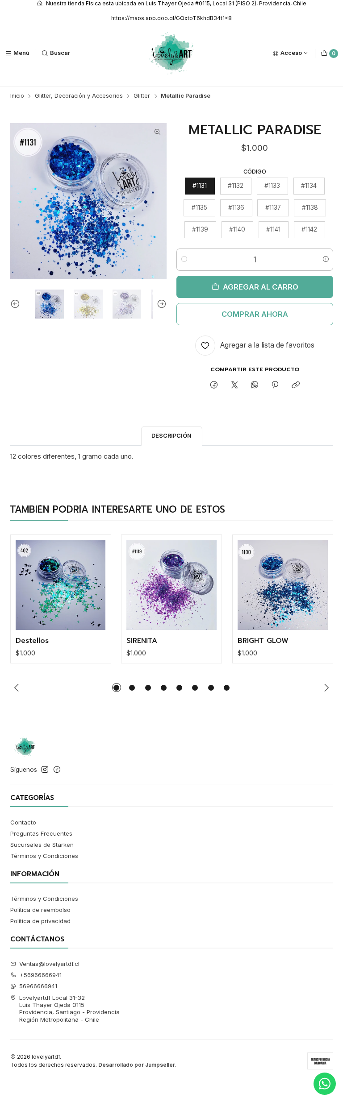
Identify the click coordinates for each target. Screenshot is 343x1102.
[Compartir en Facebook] (214, 385)
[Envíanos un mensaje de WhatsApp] (325, 1084)
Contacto (23, 822)
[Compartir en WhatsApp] (254, 385)
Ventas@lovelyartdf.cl (49, 963)
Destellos (32, 641)
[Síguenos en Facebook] (57, 770)
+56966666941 (41, 974)
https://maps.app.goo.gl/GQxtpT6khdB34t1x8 (171, 18)
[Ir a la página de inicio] (172, 53)
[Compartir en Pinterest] (275, 385)
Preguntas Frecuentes (41, 833)
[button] (116, 687)
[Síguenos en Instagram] (45, 770)
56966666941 (38, 986)
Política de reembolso (40, 909)
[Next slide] (160, 304)
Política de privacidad (40, 920)
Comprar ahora (255, 314)
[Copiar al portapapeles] (295, 385)
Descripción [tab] (171, 435)
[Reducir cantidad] (184, 259)
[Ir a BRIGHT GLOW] (283, 585)
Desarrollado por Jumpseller (136, 1064)
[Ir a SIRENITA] (171, 585)
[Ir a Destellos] (61, 585)
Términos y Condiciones (44, 855)
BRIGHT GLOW (263, 641)
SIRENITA (141, 641)
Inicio (17, 96)
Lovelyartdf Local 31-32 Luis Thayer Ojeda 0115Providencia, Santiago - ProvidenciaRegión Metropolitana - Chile (69, 1008)
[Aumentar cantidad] (326, 259)
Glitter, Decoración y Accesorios (79, 96)
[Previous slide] (17, 304)
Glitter (142, 96)
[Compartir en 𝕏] (234, 385)
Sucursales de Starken (42, 844)
